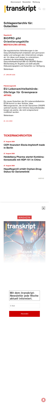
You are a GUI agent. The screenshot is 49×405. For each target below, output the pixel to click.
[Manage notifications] (43, 400)
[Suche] (38, 9)
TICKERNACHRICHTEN (18, 135)
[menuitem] (16, 2)
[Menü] (44, 9)
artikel (8, 95)
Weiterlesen (8, 69)
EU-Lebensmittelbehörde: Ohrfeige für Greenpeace (21, 90)
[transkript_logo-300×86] (20, 9)
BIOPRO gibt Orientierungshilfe (16, 39)
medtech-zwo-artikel (15, 44)
